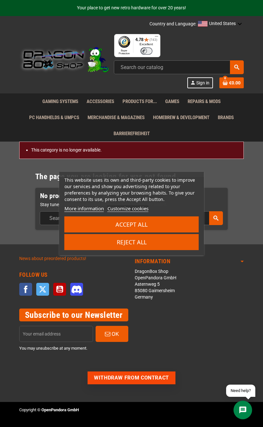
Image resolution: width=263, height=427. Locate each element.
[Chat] (242, 410)
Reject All (132, 242)
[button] (220, 24)
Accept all (131, 224)
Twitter (42, 289)
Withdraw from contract (131, 378)
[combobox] (179, 67)
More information (84, 208)
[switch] (146, 51)
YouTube (59, 289)
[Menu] (156, 38)
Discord (76, 289)
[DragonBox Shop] (64, 61)
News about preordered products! (52, 258)
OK (114, 334)
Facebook (25, 289)
